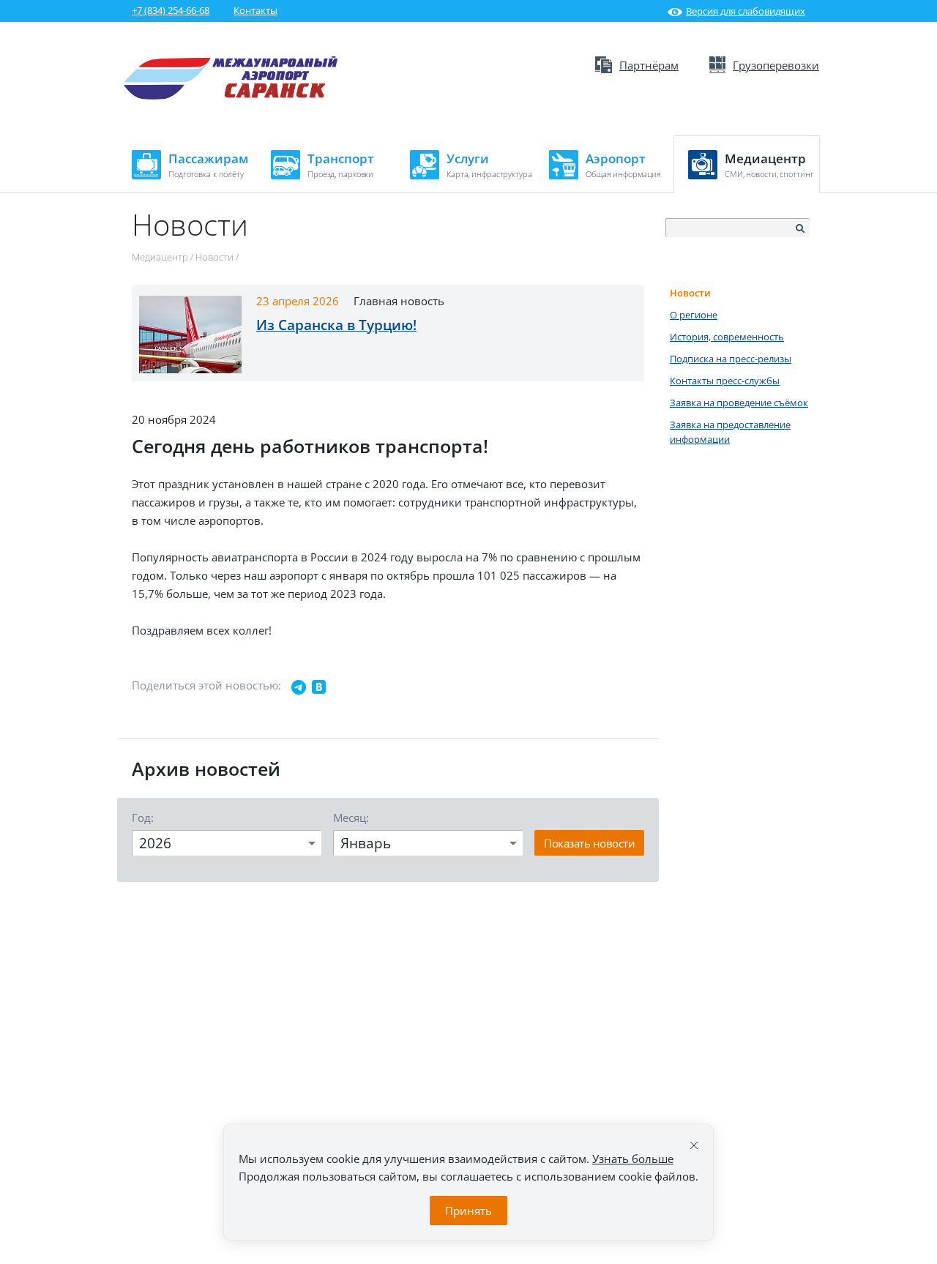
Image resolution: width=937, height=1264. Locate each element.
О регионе (693, 314)
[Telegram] (298, 687)
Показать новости (589, 843)
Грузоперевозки (776, 65)
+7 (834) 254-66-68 (170, 10)
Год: (143, 817)
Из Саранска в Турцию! (336, 324)
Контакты (255, 10)
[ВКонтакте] (319, 687)
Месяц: (351, 817)
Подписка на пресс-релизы (730, 358)
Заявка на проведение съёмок (739, 402)
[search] (799, 228)
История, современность (727, 336)
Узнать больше (632, 1158)
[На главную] (231, 95)
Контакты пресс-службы (725, 380)
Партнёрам (649, 65)
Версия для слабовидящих (745, 11)
